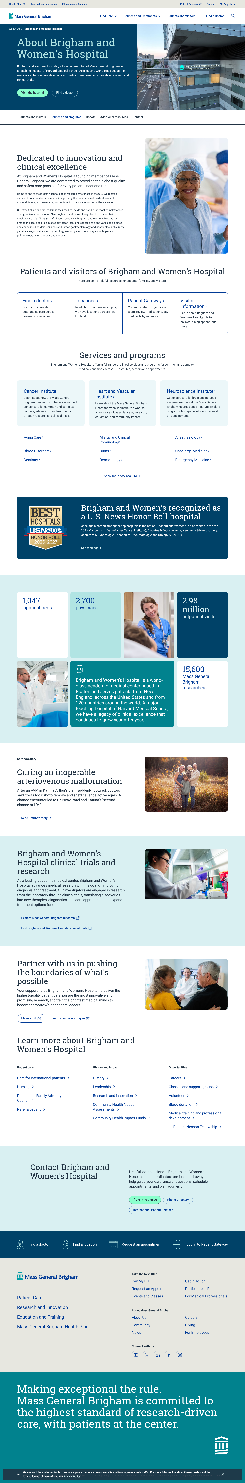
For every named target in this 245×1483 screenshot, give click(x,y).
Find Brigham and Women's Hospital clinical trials (54, 928)
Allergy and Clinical (115, 439)
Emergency (192, 460)
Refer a (29, 1109)
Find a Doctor (215, 16)
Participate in (204, 1289)
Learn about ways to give (68, 1018)
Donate (211, 4)
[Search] (233, 15)
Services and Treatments (140, 16)
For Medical (206, 1296)
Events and (147, 1296)
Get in (195, 1281)
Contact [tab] (138, 117)
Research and (113, 1096)
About (139, 1317)
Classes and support (191, 1087)
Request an (152, 1289)
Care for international (41, 1078)
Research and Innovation (44, 4)
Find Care (106, 16)
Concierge (191, 451)
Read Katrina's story (34, 818)
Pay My (140, 1281)
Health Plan (15, 4)
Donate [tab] (91, 117)
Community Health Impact (119, 1118)
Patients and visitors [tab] (32, 117)
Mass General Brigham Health (53, 1326)
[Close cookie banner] (223, 1474)
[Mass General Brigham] (30, 16)
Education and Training (74, 4)
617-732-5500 (147, 1199)
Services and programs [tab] (66, 117)
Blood (37, 451)
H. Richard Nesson (193, 1127)
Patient (29, 1297)
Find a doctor (65, 92)
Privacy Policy (72, 1476)
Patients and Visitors (182, 16)
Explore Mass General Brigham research (48, 918)
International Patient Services (153, 1210)
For (197, 1332)
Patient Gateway (189, 4)
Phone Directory (178, 1199)
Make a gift (28, 1018)
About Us (14, 28)
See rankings (89, 548)
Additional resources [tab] (114, 117)
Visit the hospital (32, 92)
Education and (40, 1317)
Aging (32, 437)
